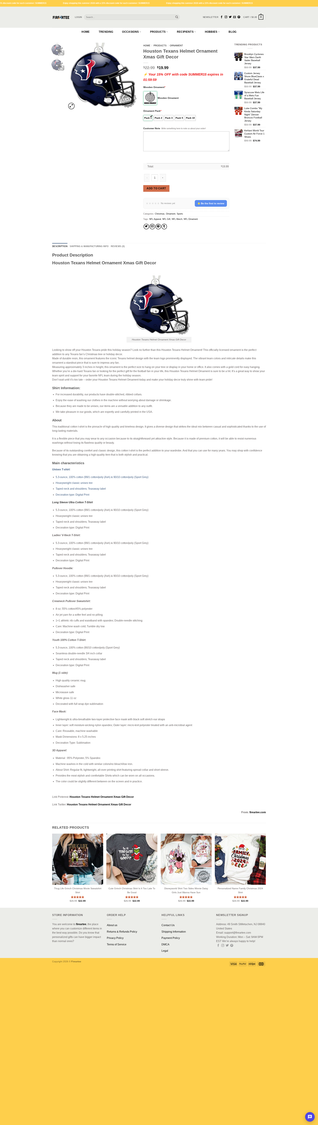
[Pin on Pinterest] (158, 226)
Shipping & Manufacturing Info (89, 246)
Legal (164, 950)
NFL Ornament (191, 219)
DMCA (165, 944)
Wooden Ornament (154, 87)
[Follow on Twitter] (230, 17)
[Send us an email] (234, 17)
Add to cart (156, 188)
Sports (180, 214)
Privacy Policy (115, 938)
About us (112, 925)
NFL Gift (166, 219)
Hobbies (211, 31)
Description (59, 246)
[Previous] (73, 76)
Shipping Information (173, 931)
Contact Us (168, 925)
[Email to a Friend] (152, 226)
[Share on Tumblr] (164, 226)
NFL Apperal (155, 219)
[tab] (59, 246)
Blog (232, 31)
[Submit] (177, 17)
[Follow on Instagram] (226, 17)
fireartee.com (257, 812)
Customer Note (151, 128)
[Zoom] (71, 106)
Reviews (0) (118, 246)
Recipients (185, 31)
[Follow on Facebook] (221, 17)
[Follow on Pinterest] (239, 17)
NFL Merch (177, 219)
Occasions (130, 31)
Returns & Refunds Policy (122, 931)
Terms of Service (116, 944)
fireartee (81, 924)
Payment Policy (170, 938)
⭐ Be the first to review (210, 203)
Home (85, 31)
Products (158, 31)
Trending (106, 31)
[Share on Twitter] (146, 226)
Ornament (176, 45)
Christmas (160, 214)
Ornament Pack (152, 111)
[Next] (133, 76)
